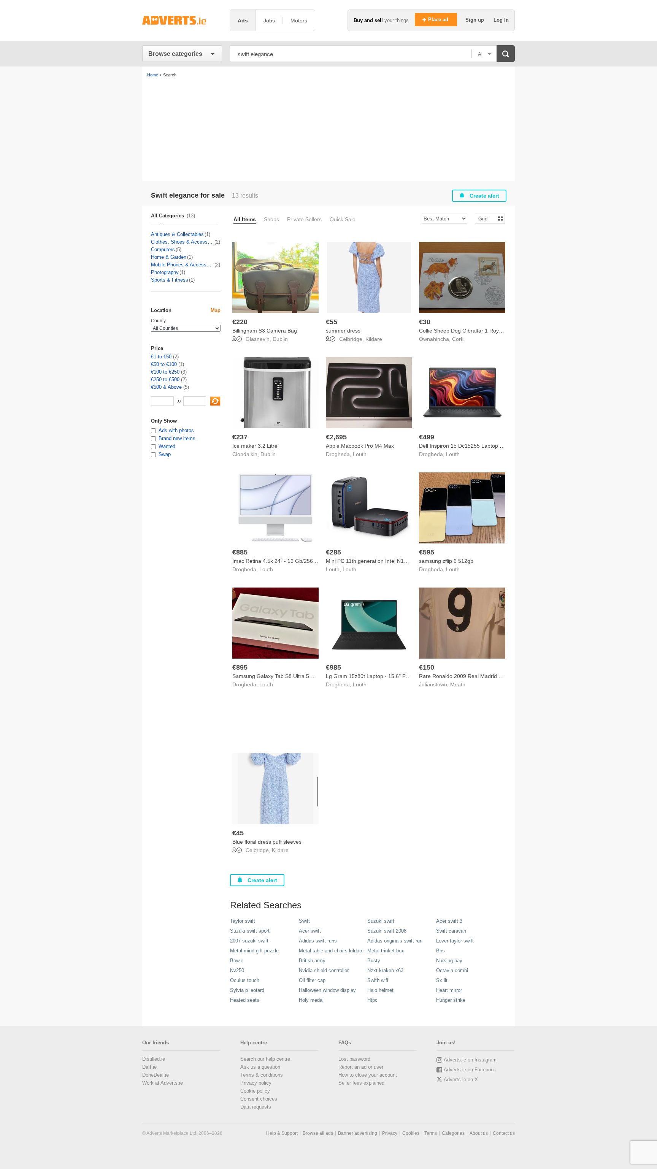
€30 (424, 322)
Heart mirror (449, 990)
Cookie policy (255, 1091)
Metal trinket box (385, 951)
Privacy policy (255, 1083)
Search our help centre (265, 1059)
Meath (457, 684)
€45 (238, 833)
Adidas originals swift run (394, 941)
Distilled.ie (153, 1059)
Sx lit (442, 980)
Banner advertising (357, 1133)
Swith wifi (377, 980)
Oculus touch (244, 980)
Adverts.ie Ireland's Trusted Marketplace (182, 20)
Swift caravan (451, 931)
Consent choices (258, 1099)
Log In (501, 20)
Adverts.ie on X (461, 1079)
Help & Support (282, 1133)
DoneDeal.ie (155, 1075)
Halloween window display (327, 990)
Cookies (410, 1133)
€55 (331, 322)
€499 (426, 437)
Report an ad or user (360, 1067)
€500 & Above (166, 387)
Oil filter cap (312, 980)
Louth (360, 454)
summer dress (343, 331)
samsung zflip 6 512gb (446, 561)
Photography (165, 272)
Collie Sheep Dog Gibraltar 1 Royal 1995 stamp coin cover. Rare (496, 331)
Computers (163, 249)
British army (312, 960)
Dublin (280, 339)
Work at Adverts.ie (162, 1083)
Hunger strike (450, 1000)
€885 (240, 552)
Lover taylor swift (455, 941)
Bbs (440, 951)
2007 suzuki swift (249, 941)
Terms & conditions (261, 1075)
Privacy (389, 1133)
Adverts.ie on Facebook (470, 1069)
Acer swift (310, 931)
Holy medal (311, 1000)
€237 (240, 437)
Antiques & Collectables (177, 234)
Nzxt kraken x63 (385, 970)
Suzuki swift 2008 (386, 931)
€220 (240, 322)
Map (216, 310)
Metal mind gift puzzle (254, 951)
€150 (426, 667)
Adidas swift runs (318, 941)
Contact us (504, 1133)
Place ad (439, 19)
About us (479, 1133)
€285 (333, 552)
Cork (457, 339)
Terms (430, 1133)
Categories (453, 1133)
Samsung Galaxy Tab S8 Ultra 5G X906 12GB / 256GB (298, 676)
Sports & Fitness (169, 280)
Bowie (236, 960)
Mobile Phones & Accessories (182, 265)
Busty (373, 960)
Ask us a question (260, 1067)
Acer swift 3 (449, 921)
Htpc (372, 1000)
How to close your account (367, 1075)
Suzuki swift (380, 921)
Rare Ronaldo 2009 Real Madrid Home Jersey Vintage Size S (493, 676)
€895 (240, 667)
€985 (333, 667)
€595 (426, 552)
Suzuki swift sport (250, 931)
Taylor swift (242, 921)
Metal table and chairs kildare (331, 951)
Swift (304, 921)
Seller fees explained (361, 1083)
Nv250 (237, 970)
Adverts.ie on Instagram (470, 1060)
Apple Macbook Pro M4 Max (360, 446)
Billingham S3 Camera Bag (264, 331)
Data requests (255, 1107)
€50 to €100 (164, 364)
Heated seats (244, 1000)
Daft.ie (149, 1067)
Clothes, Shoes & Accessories (182, 242)
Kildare (373, 339)
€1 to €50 (161, 357)
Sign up (475, 20)
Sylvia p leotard (247, 990)
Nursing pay (449, 960)
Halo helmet (380, 990)
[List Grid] (487, 218)
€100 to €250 (165, 372)
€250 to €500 (165, 379)
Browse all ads (318, 1133)
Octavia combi (452, 970)
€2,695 (336, 437)
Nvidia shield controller (324, 970)
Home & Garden (168, 257)
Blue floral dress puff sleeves (267, 842)
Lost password (354, 1059)
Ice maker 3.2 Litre (255, 446)
